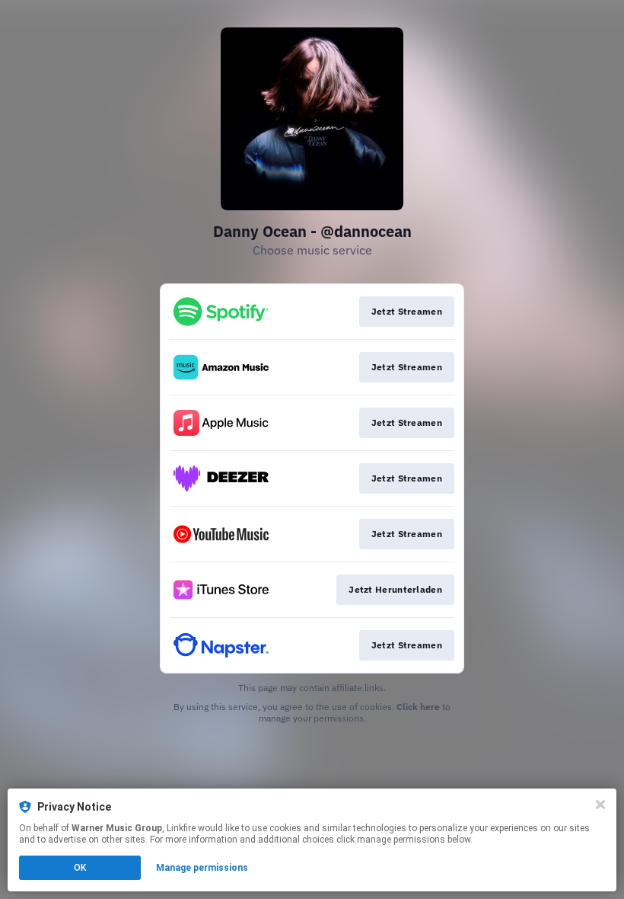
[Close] (600, 804)
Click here (418, 706)
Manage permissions (202, 867)
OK (80, 867)
